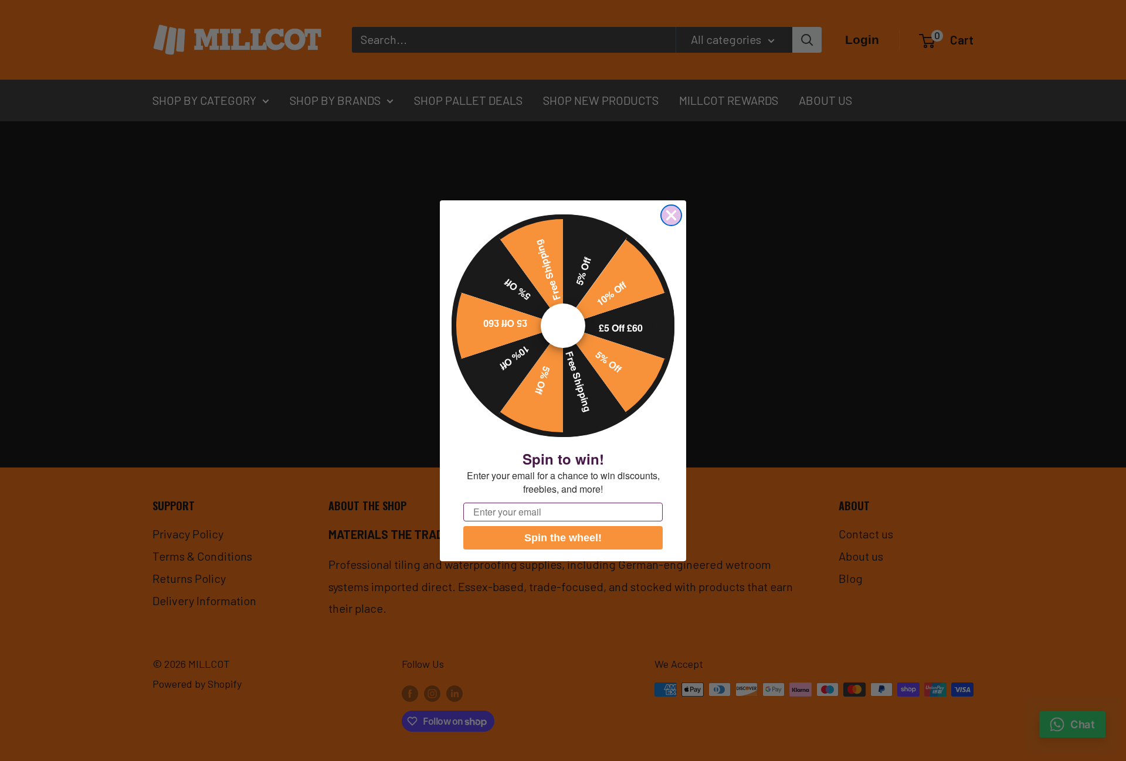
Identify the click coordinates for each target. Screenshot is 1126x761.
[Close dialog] (671, 215)
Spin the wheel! (563, 538)
